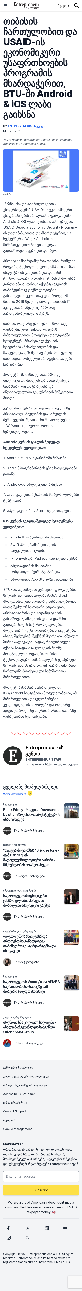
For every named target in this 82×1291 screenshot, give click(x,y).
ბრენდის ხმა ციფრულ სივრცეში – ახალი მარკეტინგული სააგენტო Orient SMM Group (29, 1027)
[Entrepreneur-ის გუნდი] (12, 755)
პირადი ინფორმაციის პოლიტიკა (25, 1085)
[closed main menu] (5, 5)
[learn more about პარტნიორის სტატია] (7, 831)
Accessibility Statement (20, 1094)
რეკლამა (9, 1120)
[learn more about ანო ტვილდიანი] (7, 962)
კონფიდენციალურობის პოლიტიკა (26, 1076)
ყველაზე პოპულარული (31, 786)
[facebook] (8, 1228)
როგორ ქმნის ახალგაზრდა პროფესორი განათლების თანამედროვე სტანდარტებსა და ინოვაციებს (29, 943)
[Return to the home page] (26, 5)
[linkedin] (46, 1228)
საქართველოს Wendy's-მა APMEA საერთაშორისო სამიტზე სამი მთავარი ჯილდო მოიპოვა (31, 986)
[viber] (27, 1237)
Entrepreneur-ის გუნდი (26, 126)
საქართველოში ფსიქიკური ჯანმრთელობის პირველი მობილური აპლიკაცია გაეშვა (26, 900)
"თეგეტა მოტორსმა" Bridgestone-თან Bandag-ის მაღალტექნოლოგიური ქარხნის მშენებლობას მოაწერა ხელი (31, 857)
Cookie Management (17, 1129)
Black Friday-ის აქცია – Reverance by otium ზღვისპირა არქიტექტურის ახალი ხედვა (31, 814)
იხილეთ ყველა (14, 793)
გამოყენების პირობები (18, 1067)
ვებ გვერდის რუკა (15, 1102)
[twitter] (27, 1228)
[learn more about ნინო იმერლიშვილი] (7, 1043)
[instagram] (9, 1237)
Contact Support (14, 1111)
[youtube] (65, 1228)
